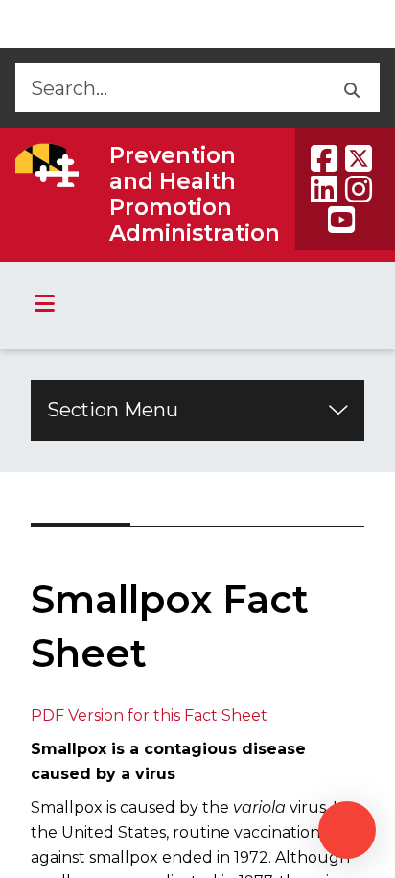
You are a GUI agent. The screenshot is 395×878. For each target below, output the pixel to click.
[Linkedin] (324, 189)
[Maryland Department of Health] (47, 165)
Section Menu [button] (112, 409)
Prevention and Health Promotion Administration (194, 194)
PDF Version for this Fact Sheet (149, 715)
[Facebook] (324, 158)
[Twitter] (358, 158)
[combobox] (168, 87)
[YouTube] (341, 219)
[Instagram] (358, 189)
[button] (350, 87)
